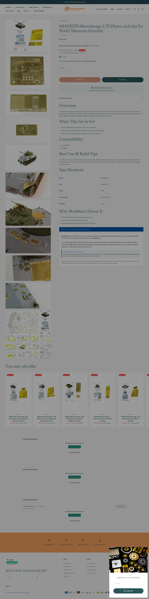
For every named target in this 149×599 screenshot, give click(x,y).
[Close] (144, 550)
